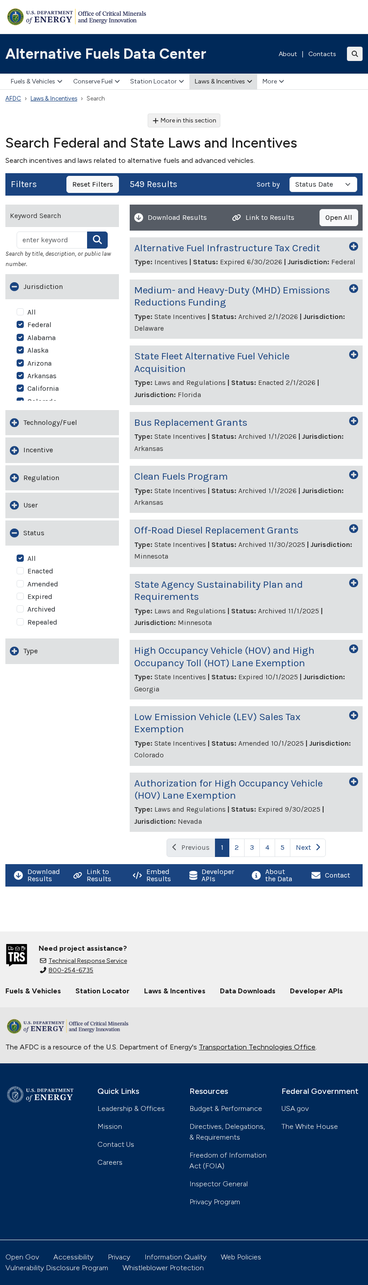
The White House (309, 1126)
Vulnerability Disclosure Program (56, 1267)
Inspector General (218, 1184)
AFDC (13, 98)
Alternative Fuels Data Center (105, 53)
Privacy (119, 1257)
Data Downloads (248, 991)
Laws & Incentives (220, 81)
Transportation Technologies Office (257, 1047)
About (288, 54)
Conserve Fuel (93, 81)
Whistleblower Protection (163, 1267)
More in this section (188, 120)
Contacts (322, 54)
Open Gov (22, 1257)
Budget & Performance (225, 1108)
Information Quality (175, 1257)
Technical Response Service (87, 961)
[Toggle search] (355, 54)
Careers (110, 1162)
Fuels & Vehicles (33, 81)
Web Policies (241, 1257)
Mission (109, 1126)
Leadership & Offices (131, 1108)
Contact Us (115, 1144)
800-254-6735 (70, 970)
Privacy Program (214, 1202)
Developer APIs (316, 991)
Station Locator (153, 81)
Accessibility (73, 1257)
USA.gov (295, 1108)
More (270, 81)
